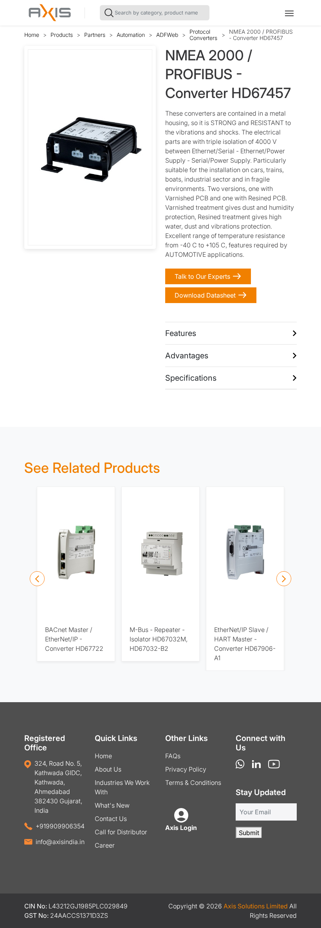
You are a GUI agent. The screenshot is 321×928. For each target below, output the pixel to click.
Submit (249, 833)
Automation (131, 34)
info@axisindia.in (60, 842)
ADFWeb (167, 34)
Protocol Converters (203, 34)
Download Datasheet (205, 295)
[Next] (283, 578)
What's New (112, 805)
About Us (108, 769)
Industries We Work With (122, 787)
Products (61, 34)
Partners (94, 34)
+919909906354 (60, 826)
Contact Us (111, 819)
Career (105, 845)
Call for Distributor (121, 832)
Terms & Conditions (193, 782)
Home (31, 34)
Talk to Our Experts (202, 276)
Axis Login (181, 828)
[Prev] (37, 578)
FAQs (172, 756)
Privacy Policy (185, 769)
